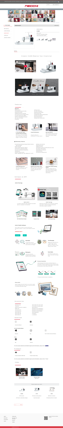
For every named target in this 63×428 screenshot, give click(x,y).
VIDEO (34, 9)
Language (56, 4)
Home (54, 22)
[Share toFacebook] (37, 29)
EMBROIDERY (56, 25)
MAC (25, 235)
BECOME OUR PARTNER (14, 418)
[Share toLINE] (41, 29)
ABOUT (17, 9)
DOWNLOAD (40, 9)
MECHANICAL (6, 28)
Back (21, 404)
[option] (24, 38)
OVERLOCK (6, 35)
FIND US (45, 9)
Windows (17, 235)
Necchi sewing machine (31, 6)
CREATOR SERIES (7, 37)
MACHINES (22, 9)
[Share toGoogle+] (38, 29)
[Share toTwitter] (40, 29)
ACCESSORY (29, 9)
